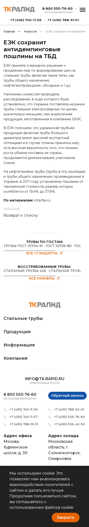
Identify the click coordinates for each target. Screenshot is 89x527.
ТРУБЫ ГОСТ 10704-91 (23, 246)
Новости (27, 31)
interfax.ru (42, 200)
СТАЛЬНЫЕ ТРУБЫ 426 (25, 271)
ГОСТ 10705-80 (59, 246)
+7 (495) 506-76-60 (69, 417)
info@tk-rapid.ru (44, 379)
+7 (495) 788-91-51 (63, 20)
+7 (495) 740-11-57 (23, 417)
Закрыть (66, 517)
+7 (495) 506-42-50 (69, 424)
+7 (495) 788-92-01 (69, 409)
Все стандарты (41, 253)
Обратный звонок (67, 395)
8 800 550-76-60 (57, 9)
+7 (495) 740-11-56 (26, 20)
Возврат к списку (21, 215)
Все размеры (42, 278)
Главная (9, 31)
